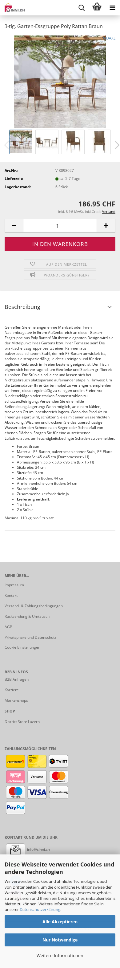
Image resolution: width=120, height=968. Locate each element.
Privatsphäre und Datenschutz (30, 637)
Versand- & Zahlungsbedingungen (34, 606)
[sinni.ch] (12, 7)
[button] (14, 226)
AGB (8, 626)
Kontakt (11, 595)
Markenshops (16, 700)
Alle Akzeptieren (60, 921)
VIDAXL (109, 38)
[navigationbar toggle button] (112, 7)
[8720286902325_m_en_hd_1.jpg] (60, 81)
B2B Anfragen (17, 679)
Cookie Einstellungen (22, 647)
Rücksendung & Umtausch (27, 616)
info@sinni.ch (38, 849)
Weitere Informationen (60, 955)
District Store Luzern (22, 721)
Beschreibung (22, 306)
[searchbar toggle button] (81, 7)
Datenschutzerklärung (40, 909)
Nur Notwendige (60, 940)
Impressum (14, 585)
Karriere (12, 689)
